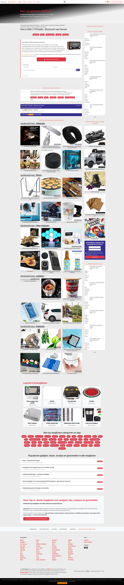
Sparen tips (87, 436)
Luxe (80, 439)
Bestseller (84, 445)
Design (40, 97)
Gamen (38, 2)
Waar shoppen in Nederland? (87, 529)
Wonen (24, 436)
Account (86, 540)
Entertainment (54, 445)
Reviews (54, 529)
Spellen (80, 436)
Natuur (66, 439)
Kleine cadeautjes (94, 439)
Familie (33, 445)
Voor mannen (50, 34)
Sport (74, 436)
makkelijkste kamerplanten (82, 513)
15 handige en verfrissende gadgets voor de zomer (97, 283)
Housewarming (70, 97)
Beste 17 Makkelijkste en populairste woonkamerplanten (97, 34)
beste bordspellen (49, 513)
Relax (100, 436)
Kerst (40, 442)
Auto (34, 2)
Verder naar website (62, 583)
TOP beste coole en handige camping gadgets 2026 (97, 61)
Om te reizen (53, 439)
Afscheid (60, 97)
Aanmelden (95, 257)
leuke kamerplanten (70, 513)
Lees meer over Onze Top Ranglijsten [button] (36, 519)
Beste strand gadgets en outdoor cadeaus (97, 298)
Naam (86, 247)
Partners (73, 529)
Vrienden (31, 436)
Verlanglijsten (44, 529)
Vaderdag (62, 436)
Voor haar (53, 97)
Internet (46, 442)
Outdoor (30, 2)
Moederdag (73, 439)
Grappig (71, 442)
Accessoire (62, 448)
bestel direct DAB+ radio (52, 59)
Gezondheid (78, 442)
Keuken (34, 442)
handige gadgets (24, 572)
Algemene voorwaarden (95, 571)
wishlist (49, 569)
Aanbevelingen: (32, 123)
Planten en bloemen (35, 439)
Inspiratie (53, 442)
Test (69, 436)
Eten (39, 445)
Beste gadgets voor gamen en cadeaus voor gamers (96, 267)
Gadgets (25, 2)
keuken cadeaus (27, 514)
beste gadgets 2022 (95, 513)
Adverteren (63, 529)
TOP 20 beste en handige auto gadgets (96, 48)
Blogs (102, 571)
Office (60, 439)
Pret (26, 439)
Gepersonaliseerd (88, 442)
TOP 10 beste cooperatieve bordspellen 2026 (95, 77)
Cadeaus (20, 2)
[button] (12, 2)
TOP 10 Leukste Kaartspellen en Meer (96, 105)
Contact (87, 571)
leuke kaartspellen (59, 513)
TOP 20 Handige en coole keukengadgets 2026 (95, 339)
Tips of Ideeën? (88, 542)
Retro (42, 34)
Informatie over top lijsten (79, 571)
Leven (86, 439)
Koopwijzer (33, 529)
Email (86, 249)
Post (78, 69)
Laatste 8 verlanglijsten (35, 382)
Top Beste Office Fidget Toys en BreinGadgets (96, 90)
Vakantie (35, 34)
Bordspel (76, 445)
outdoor (58, 34)
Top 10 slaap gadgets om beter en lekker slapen (97, 311)
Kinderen (27, 442)
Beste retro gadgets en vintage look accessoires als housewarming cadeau (48, 91)
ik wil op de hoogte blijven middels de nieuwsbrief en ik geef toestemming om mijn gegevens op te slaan (94, 253)
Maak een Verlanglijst (117, 2)
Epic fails (46, 445)
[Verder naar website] (122, 581)
